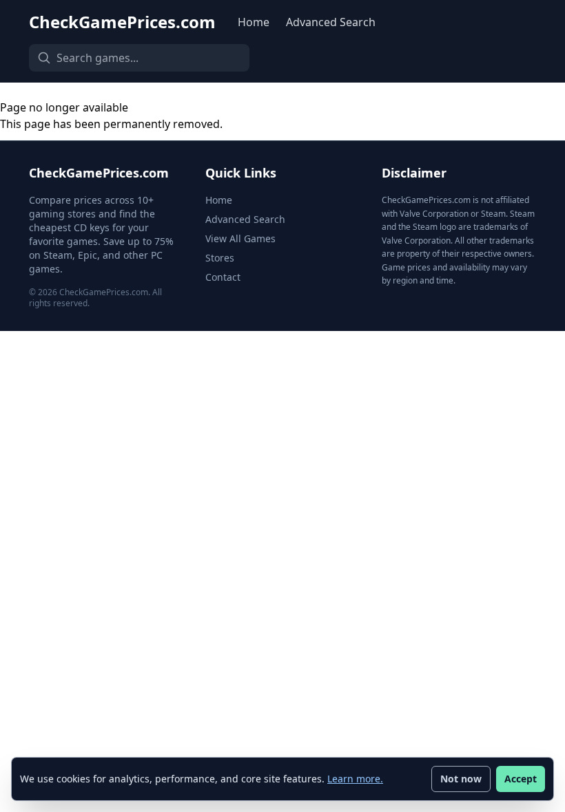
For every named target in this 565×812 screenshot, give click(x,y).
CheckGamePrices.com (122, 22)
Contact (222, 277)
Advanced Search (331, 22)
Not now (461, 778)
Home (253, 22)
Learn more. (355, 778)
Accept (520, 778)
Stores (219, 257)
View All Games (240, 238)
